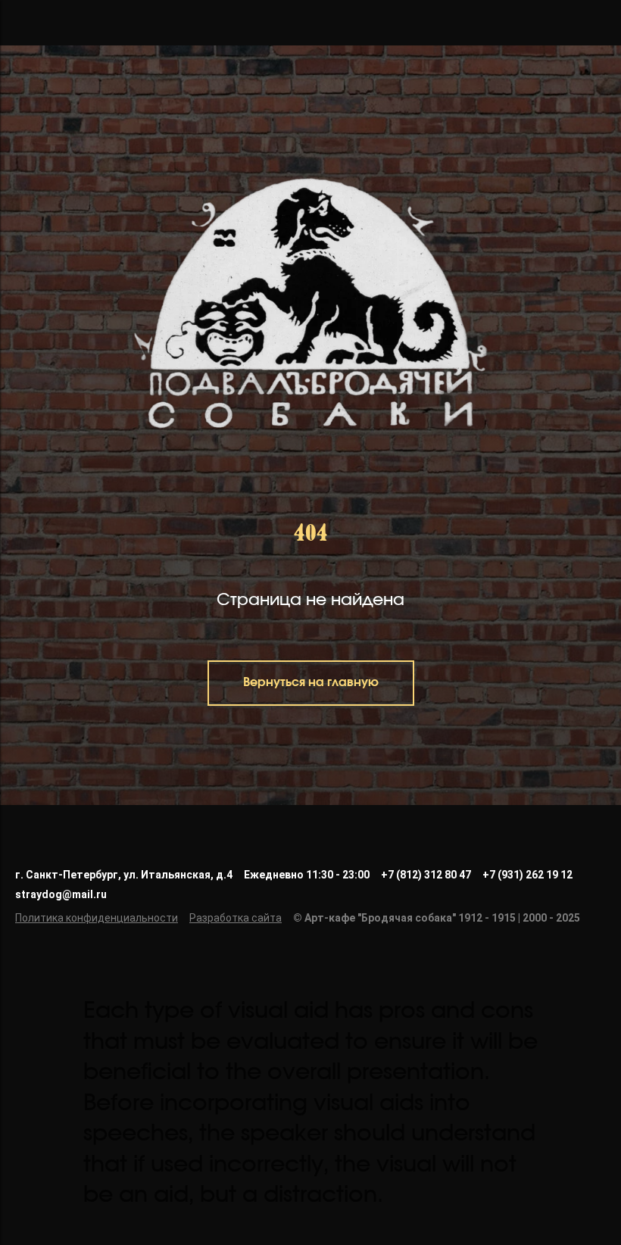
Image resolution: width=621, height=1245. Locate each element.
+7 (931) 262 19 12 (527, 1173)
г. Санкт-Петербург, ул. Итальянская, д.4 (123, 1173)
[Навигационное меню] (25, 22)
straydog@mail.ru (61, 1193)
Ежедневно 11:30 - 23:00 (307, 1173)
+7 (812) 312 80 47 (426, 1173)
